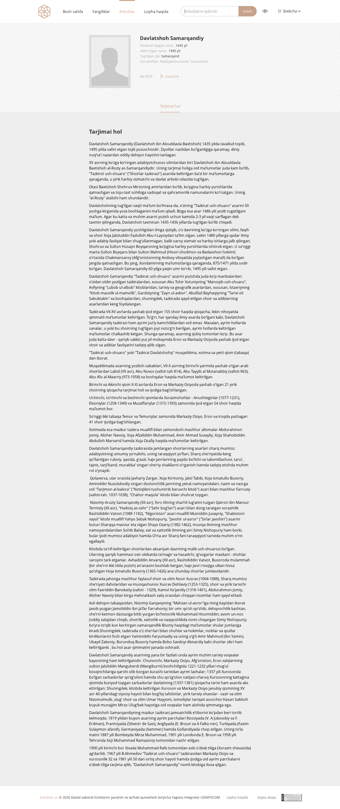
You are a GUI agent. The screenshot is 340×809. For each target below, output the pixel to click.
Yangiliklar (101, 11)
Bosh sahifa (73, 11)
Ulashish (171, 76)
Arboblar (127, 11)
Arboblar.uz (49, 797)
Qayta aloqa (266, 797)
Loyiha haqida (156, 11)
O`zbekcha (288, 11)
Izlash (247, 11)
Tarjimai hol (170, 106)
